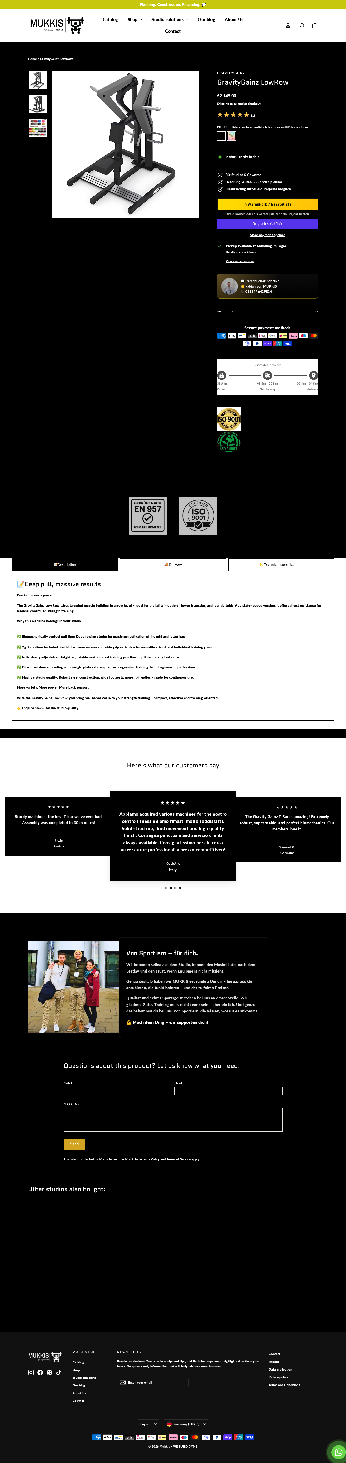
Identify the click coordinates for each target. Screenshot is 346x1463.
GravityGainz (231, 73)
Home (32, 59)
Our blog (206, 19)
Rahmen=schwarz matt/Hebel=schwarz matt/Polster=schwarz (221, 136)
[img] (233, 115)
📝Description (65, 564)
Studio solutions (168, 19)
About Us (234, 19)
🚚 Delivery (173, 564)
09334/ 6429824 (258, 291)
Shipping (223, 104)
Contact (173, 31)
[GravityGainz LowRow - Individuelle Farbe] (37, 1295)
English (145, 1424)
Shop (133, 19)
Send (74, 1144)
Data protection (280, 1369)
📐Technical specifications (281, 564)
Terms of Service (178, 1159)
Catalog (110, 19)
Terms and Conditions (284, 1385)
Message (71, 1103)
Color (262, 127)
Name (68, 1082)
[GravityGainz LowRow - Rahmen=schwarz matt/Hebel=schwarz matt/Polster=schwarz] (31, 1295)
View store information (240, 261)
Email (179, 1082)
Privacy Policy (149, 1159)
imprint (274, 1362)
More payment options (267, 235)
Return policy (278, 1377)
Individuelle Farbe (231, 136)
